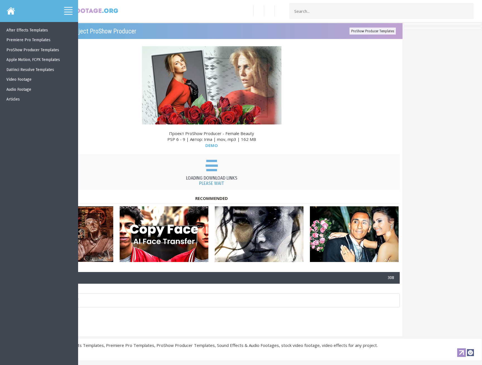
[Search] (468, 11)
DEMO (211, 145)
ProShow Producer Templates (372, 31)
